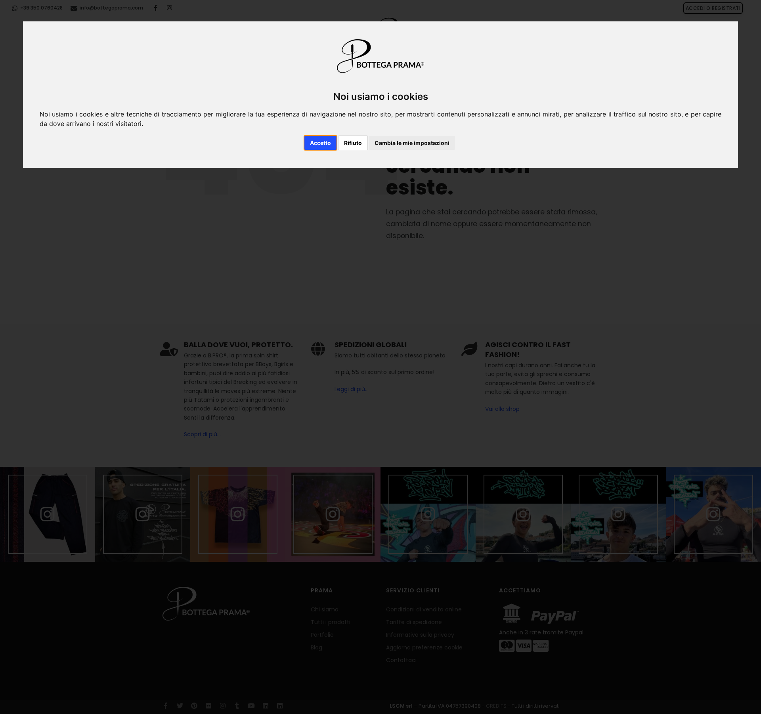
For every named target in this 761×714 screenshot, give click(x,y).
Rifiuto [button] (353, 142)
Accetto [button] (320, 142)
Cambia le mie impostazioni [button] (412, 142)
